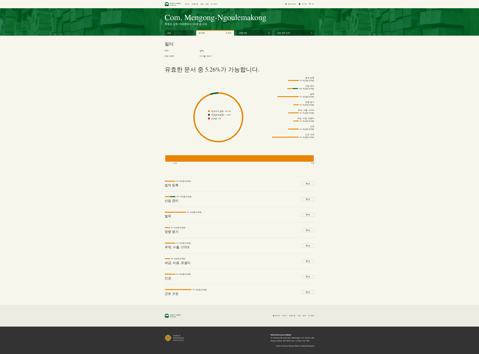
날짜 (202, 51)
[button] (187, 4)
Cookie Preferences (307, 346)
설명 (207, 4)
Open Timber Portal (173, 4)
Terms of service (282, 346)
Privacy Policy (294, 346)
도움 (201, 4)
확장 (308, 183)
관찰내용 (195, 4)
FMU (167, 51)
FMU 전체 (169, 56)
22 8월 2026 (205, 56)
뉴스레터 (214, 4)
